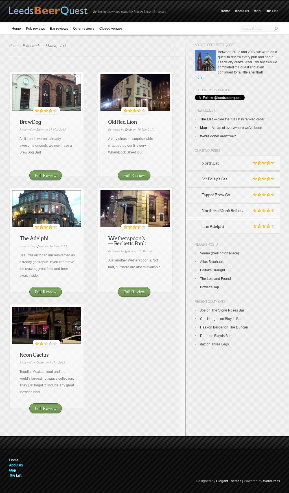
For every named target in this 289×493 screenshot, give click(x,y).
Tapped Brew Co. (216, 195)
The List (271, 11)
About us (242, 11)
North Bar (210, 163)
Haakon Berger (212, 327)
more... (200, 77)
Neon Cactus (34, 355)
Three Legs (220, 344)
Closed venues (110, 29)
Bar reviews (59, 29)
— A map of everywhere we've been (231, 128)
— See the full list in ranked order (232, 119)
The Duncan (238, 327)
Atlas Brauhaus (212, 262)
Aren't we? (218, 136)
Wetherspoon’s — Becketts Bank (127, 240)
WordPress (271, 481)
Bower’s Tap (209, 287)
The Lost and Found (215, 279)
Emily (40, 129)
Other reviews (83, 29)
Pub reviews (35, 29)
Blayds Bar (233, 319)
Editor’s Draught (212, 270)
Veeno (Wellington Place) (219, 253)
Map (257, 11)
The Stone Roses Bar (227, 310)
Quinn (40, 246)
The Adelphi (33, 238)
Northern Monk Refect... (222, 210)
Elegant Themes (228, 481)
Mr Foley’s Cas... (215, 179)
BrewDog (30, 122)
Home (225, 11)
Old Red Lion (122, 122)
